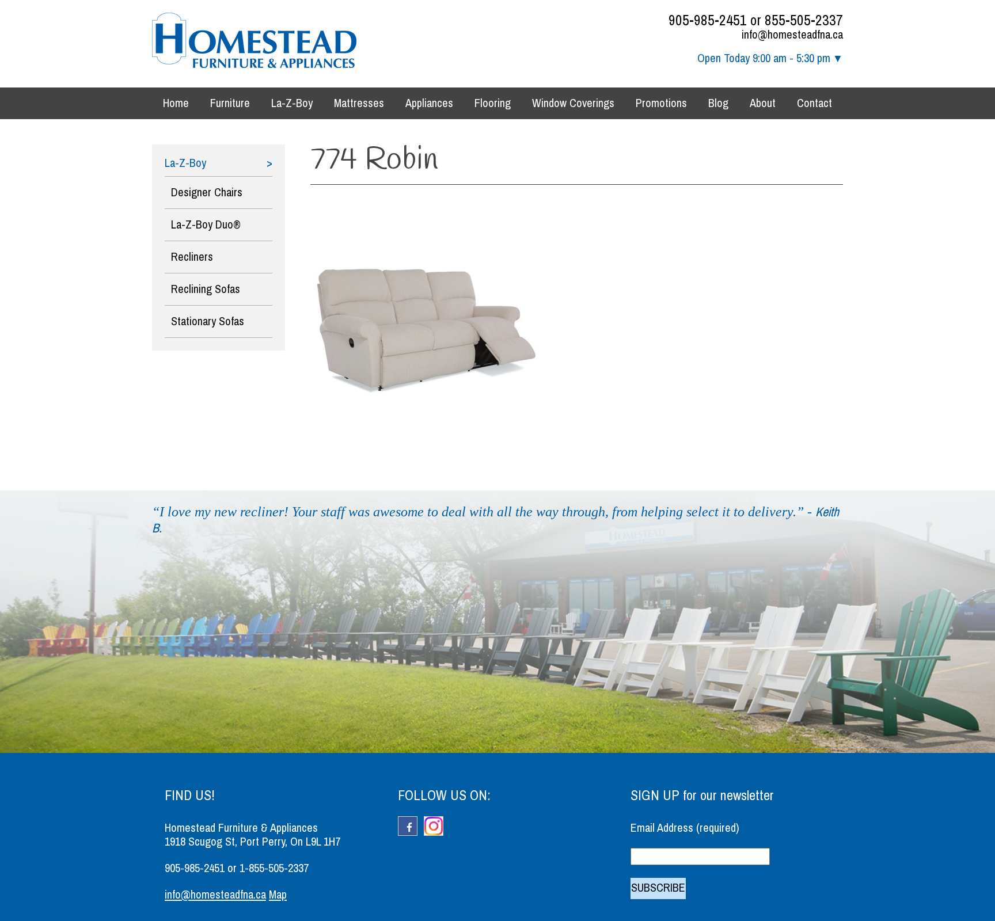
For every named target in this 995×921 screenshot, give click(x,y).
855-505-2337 (804, 20)
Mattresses (359, 103)
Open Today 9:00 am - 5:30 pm (763, 58)
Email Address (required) (685, 828)
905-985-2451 (708, 20)
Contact (814, 103)
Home (176, 103)
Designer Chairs (206, 192)
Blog (718, 103)
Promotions (661, 103)
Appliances (429, 103)
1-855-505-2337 (274, 868)
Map (278, 894)
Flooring (492, 103)
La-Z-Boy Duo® (206, 224)
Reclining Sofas (205, 289)
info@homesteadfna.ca (792, 34)
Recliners (192, 257)
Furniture (230, 103)
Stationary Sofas (207, 321)
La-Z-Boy (292, 103)
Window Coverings (573, 103)
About (763, 103)
